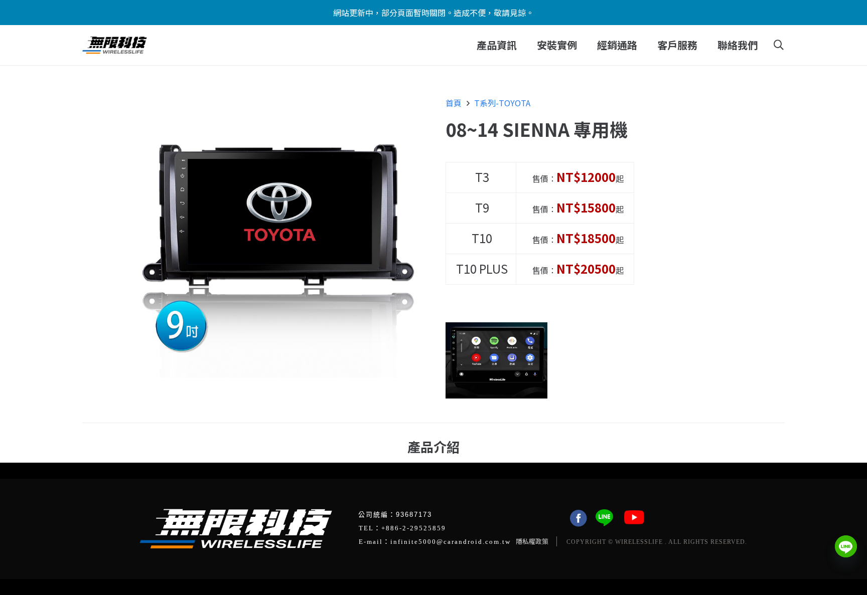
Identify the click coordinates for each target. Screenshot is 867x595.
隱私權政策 (532, 541)
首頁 (454, 103)
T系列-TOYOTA (502, 103)
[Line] (846, 546)
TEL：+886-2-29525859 (402, 528)
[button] (523, 45)
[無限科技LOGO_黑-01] (114, 45)
